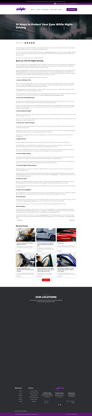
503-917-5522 (59, 396)
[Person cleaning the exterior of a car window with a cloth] (46, 260)
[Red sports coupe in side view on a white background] (66, 235)
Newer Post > (72, 220)
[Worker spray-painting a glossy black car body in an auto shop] (25, 260)
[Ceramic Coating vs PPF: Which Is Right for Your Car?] (25, 235)
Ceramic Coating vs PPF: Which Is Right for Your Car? (25, 244)
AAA (23, 145)
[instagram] (60, 405)
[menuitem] (33, 9)
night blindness (54, 174)
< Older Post (19, 220)
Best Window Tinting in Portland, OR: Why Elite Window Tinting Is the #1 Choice (66, 270)
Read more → (19, 251)
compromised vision (49, 52)
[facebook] (58, 405)
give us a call (71, 216)
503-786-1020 (74, 3)
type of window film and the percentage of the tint (52, 95)
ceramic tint (21, 71)
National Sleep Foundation (30, 201)
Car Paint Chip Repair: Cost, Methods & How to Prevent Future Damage (25, 270)
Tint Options (61, 243)
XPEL (24, 70)
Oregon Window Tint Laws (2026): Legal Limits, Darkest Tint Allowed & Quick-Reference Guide (45, 270)
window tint (21, 89)
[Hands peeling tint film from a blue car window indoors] (66, 260)
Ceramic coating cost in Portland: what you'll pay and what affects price (45, 245)
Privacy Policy (24, 411)
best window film (44, 215)
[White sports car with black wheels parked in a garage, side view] (46, 235)
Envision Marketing (74, 414)
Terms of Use (17, 411)
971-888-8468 (71, 396)
